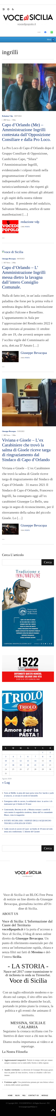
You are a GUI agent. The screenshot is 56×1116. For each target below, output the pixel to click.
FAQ (23, 1095)
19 (21, 765)
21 (35, 765)
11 (13, 761)
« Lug (6, 782)
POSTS (27, 226)
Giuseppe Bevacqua (9, 259)
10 (6, 761)
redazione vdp (7, 116)
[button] (5, 9)
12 (21, 761)
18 (13, 765)
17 (6, 765)
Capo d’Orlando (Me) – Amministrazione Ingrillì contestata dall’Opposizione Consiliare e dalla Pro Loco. (26, 132)
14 (35, 761)
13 (28, 761)
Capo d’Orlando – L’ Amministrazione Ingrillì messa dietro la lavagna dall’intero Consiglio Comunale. (24, 277)
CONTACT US (33, 1095)
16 (50, 761)
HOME (10, 1095)
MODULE (45, 1095)
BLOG (17, 1095)
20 (28, 765)
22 (43, 765)
